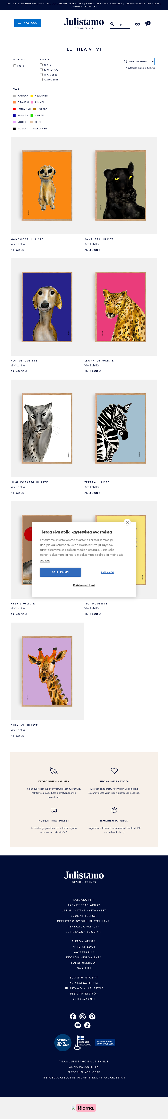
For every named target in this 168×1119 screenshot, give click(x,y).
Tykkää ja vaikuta (84, 926)
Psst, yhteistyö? (84, 993)
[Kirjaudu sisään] (137, 24)
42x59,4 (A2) (52, 69)
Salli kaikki (60, 572)
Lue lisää (45, 560)
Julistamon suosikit (84, 932)
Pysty (20, 65)
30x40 (48, 64)
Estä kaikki (107, 572)
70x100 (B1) (51, 79)
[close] (127, 522)
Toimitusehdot (84, 962)
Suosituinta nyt (84, 977)
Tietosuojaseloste (84, 1072)
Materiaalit (84, 952)
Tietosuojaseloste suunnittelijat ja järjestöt (84, 1077)
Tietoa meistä (84, 941)
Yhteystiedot (84, 946)
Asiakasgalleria (84, 983)
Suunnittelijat (84, 916)
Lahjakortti (84, 900)
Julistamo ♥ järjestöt (84, 988)
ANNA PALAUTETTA (84, 1067)
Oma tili (84, 968)
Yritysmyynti (84, 999)
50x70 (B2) (50, 74)
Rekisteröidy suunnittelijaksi (84, 921)
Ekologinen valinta (84, 957)
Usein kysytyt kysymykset (84, 910)
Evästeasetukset (84, 585)
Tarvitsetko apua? (84, 905)
